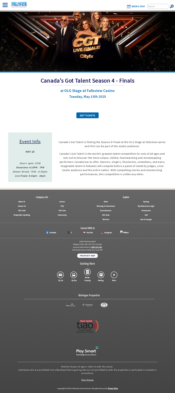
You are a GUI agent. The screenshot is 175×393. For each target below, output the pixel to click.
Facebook (52, 232)
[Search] (172, 6)
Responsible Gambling (22, 215)
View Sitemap (87, 380)
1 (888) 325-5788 (96, 247)
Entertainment (105, 210)
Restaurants (146, 210)
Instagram (108, 232)
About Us (21, 201)
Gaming (146, 201)
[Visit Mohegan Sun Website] (70, 305)
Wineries (106, 219)
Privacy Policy (113, 388)
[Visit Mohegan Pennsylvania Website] (87, 305)
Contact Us (22, 206)
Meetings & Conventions (106, 206)
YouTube (89, 232)
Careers (62, 201)
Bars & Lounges (146, 219)
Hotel (106, 201)
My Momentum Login (146, 206)
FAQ (62, 206)
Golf (146, 215)
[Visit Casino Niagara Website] (104, 305)
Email (126, 232)
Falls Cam (62, 210)
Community (62, 215)
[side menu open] (5, 5)
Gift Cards (21, 210)
